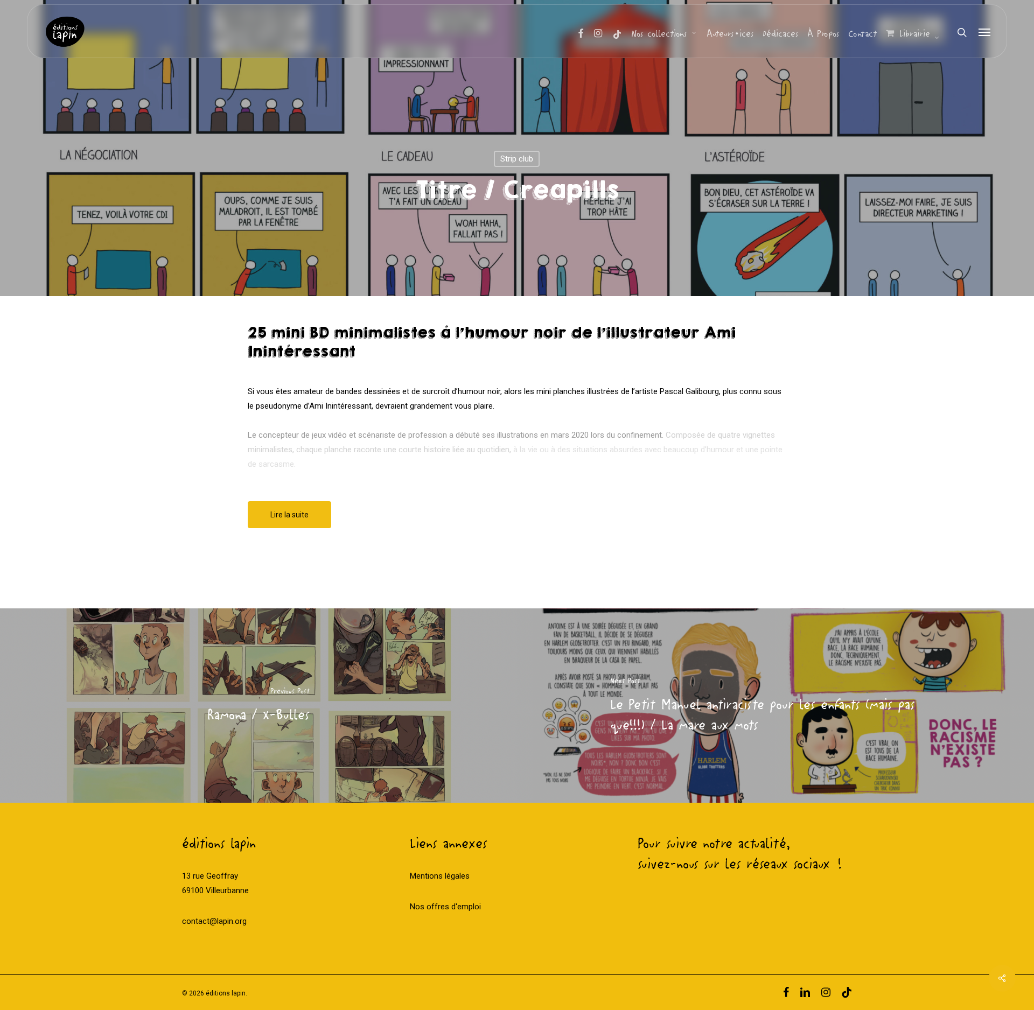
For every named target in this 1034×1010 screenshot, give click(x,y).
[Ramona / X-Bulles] (258, 705)
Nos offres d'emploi (445, 906)
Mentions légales (440, 876)
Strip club (516, 159)
